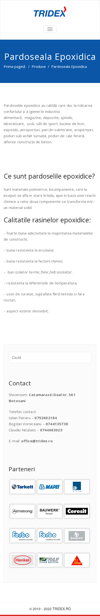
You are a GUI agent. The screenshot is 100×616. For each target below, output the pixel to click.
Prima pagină (14, 66)
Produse (39, 66)
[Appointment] (50, 12)
